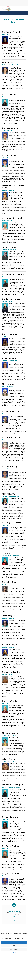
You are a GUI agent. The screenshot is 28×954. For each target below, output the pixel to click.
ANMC (20, 4)
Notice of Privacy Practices (14, 0)
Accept (14, 942)
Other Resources (11, 4)
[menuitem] (21, 8)
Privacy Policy (14, 952)
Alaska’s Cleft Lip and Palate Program (13, 2)
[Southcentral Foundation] (11, 8)
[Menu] (24, 8)
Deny (14, 945)
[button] (26, 931)
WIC (21, 2)
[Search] (21, 8)
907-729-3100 (14, 918)
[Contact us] (14, 905)
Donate (16, 4)
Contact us (14, 909)
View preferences (14, 949)
